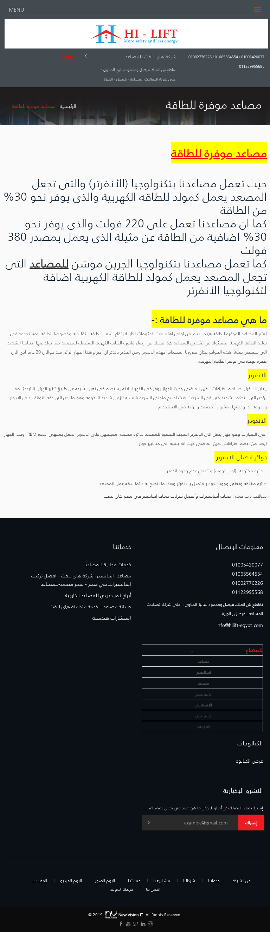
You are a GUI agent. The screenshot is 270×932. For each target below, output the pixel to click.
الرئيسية (68, 106)
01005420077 (252, 56)
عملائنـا (134, 880)
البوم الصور (105, 880)
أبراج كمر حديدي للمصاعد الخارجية (98, 595)
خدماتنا (214, 880)
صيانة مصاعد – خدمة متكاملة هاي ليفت (90, 606)
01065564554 (226, 56)
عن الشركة (241, 880)
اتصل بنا (153, 889)
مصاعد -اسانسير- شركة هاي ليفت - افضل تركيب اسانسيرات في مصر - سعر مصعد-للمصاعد (81, 579)
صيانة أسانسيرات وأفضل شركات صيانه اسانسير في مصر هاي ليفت (167, 495)
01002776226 (200, 56)
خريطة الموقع (121, 889)
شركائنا (189, 880)
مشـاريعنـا (161, 880)
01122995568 (250, 66)
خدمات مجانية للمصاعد (108, 564)
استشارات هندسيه (111, 618)
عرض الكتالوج (249, 761)
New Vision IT (130, 914)
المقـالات (39, 880)
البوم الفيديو (71, 880)
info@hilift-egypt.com (240, 625)
